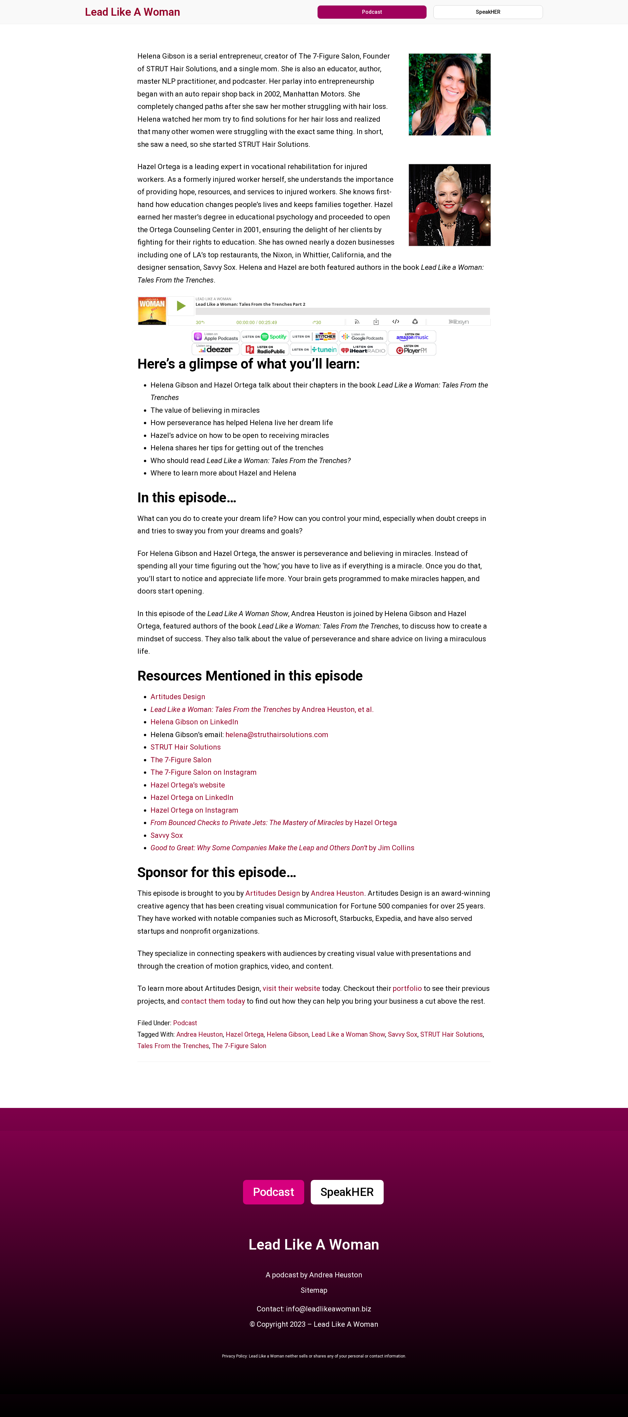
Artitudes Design (177, 697)
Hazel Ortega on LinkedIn (192, 797)
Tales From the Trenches (173, 1046)
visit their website (291, 988)
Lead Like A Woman (132, 12)
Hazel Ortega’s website (187, 785)
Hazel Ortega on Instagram (194, 810)
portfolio (407, 988)
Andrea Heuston (337, 893)
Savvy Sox (166, 835)
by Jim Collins (282, 848)
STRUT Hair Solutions (185, 747)
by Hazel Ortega (273, 823)
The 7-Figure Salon (181, 760)
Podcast (185, 1023)
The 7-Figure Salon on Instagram (203, 772)
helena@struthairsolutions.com (276, 735)
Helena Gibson (287, 1034)
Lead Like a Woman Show (348, 1034)
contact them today (213, 1001)
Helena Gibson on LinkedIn (194, 722)
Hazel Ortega (245, 1034)
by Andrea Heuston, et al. (262, 709)
